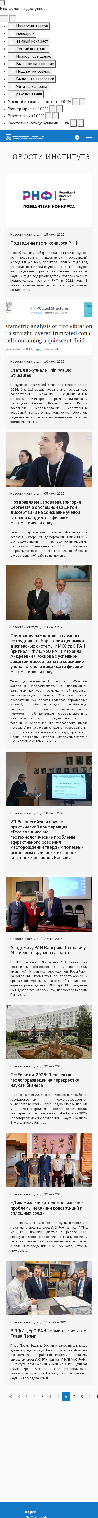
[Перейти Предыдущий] (19, 1396)
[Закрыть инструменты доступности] (12, 18)
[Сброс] (4, 18)
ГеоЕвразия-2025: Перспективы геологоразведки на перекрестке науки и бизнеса (44, 1080)
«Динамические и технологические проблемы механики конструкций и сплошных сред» (46, 1208)
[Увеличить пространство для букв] (81, 123)
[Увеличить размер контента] (82, 101)
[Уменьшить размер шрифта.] (52, 108)
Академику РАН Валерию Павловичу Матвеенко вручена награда (48, 950)
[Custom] (77, 137)
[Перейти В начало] (10, 1396)
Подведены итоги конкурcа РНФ (44, 243)
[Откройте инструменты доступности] (2, 2)
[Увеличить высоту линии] (55, 115)
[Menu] (89, 137)
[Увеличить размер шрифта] (59, 108)
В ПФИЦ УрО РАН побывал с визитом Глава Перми (48, 1333)
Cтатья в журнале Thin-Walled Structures (41, 372)
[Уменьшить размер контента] (75, 101)
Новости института (24, 234)
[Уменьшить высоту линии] (48, 115)
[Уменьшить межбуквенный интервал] (73, 123)
